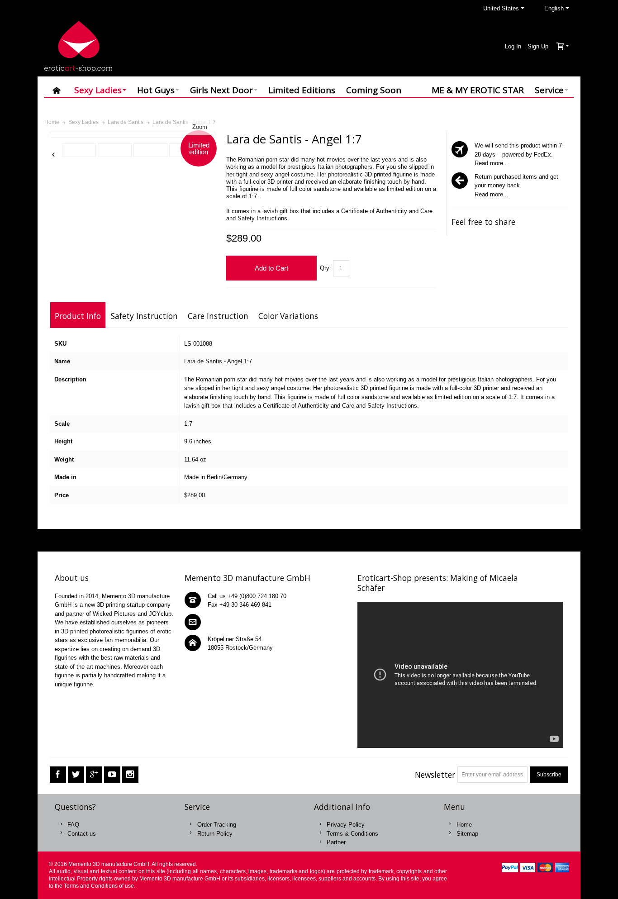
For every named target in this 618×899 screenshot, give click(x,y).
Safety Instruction (144, 315)
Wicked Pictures (114, 613)
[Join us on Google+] (94, 774)
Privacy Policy (346, 824)
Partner (336, 842)
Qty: (325, 268)
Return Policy (215, 833)
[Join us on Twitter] (76, 774)
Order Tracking (216, 824)
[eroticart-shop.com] (78, 46)
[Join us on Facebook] (58, 774)
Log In (513, 46)
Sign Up (538, 46)
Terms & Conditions (352, 833)
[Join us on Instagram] (130, 774)
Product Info (78, 315)
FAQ (73, 824)
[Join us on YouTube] (112, 774)
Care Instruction (218, 315)
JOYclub (160, 613)
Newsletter (435, 774)
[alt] (79, 150)
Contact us (81, 833)
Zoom (199, 127)
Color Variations (288, 315)
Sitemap (467, 833)
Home (464, 824)
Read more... (492, 163)
